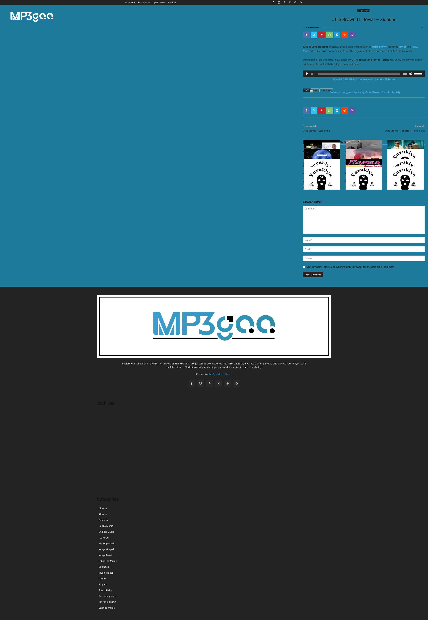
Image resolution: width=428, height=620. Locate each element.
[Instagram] (278, 2)
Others (102, 578)
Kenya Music (130, 2)
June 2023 (102, 467)
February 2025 (105, 422)
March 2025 (103, 417)
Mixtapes (104, 566)
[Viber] (352, 35)
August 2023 (104, 457)
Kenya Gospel (144, 2)
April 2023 (102, 477)
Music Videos (106, 572)
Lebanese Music (108, 561)
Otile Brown (379, 46)
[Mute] (411, 73)
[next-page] (310, 187)
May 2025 (102, 412)
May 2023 (102, 472)
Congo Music (106, 525)
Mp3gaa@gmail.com (220, 374)
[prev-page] (305, 187)
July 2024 (102, 432)
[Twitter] (289, 2)
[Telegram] (337, 35)
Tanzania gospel (108, 596)
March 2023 (103, 482)
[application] (364, 73)
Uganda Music (159, 2)
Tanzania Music (107, 601)
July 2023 (102, 462)
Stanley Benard (313, 27)
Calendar (104, 520)
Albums (103, 508)
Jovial (402, 46)
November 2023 (106, 442)
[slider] (418, 73)
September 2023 (106, 452)
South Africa (105, 590)
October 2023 (104, 447)
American (172, 2)
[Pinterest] (284, 2)
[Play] (307, 73)
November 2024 (106, 427)
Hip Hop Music (107, 543)
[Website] (295, 2)
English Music (106, 531)
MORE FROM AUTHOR (341, 142)
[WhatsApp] (300, 2)
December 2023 (106, 437)
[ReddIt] (344, 35)
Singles (103, 584)
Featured (104, 537)
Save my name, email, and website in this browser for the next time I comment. (350, 266)
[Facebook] (273, 2)
